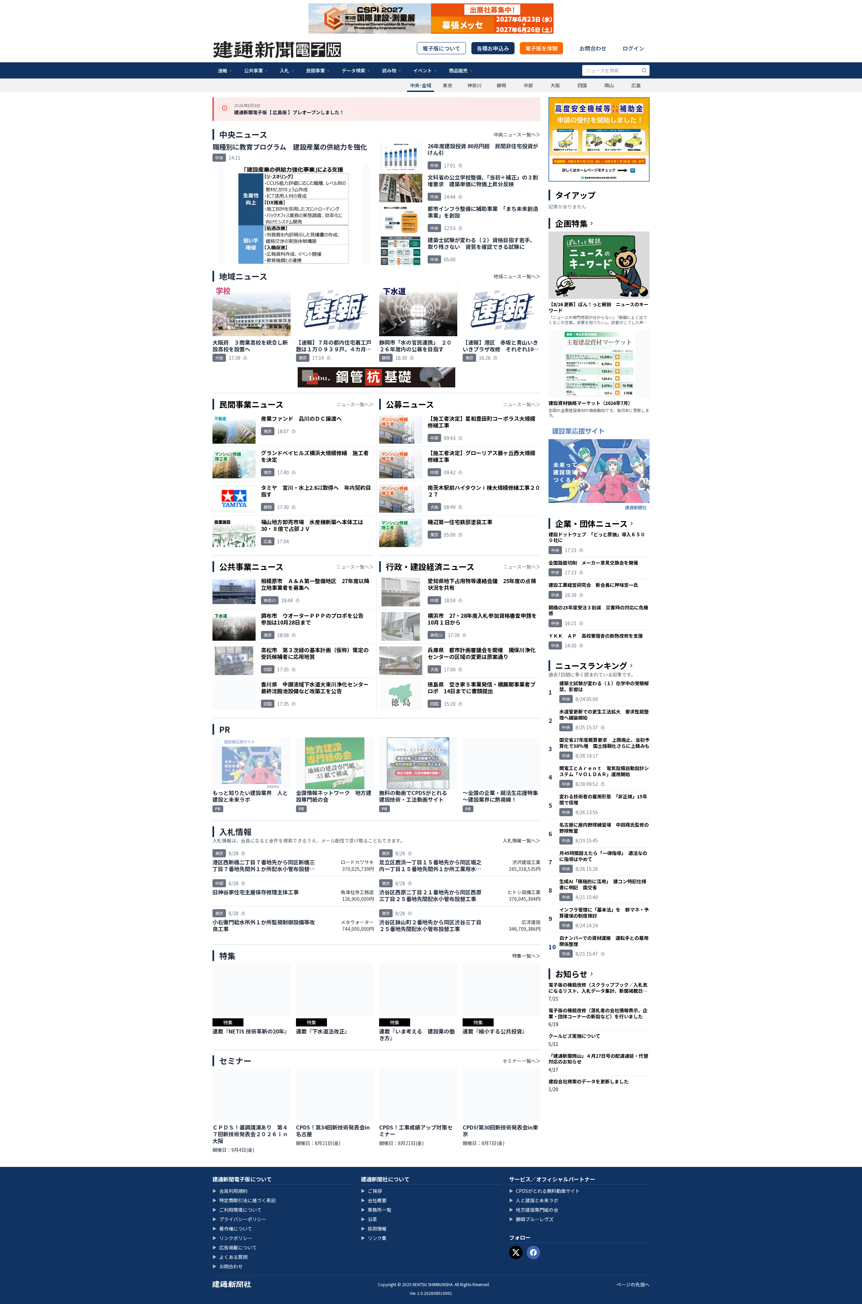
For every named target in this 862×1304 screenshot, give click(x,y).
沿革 (369, 1219)
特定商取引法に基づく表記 (244, 1200)
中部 (528, 85)
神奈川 (474, 85)
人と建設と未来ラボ (533, 1200)
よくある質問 (229, 1256)
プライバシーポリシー (239, 1219)
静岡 (501, 85)
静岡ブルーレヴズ (531, 1219)
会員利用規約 (229, 1190)
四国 (582, 85)
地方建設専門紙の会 (533, 1209)
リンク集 (374, 1238)
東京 (447, 85)
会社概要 (374, 1200)
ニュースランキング (591, 665)
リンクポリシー (232, 1238)
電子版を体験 (541, 48)
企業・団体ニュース (591, 523)
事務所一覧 (376, 1209)
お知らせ (571, 973)
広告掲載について (234, 1247)
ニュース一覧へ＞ (355, 404)
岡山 (609, 85)
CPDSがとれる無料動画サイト (544, 1190)
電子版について (441, 48)
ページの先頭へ (633, 1284)
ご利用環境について (237, 1209)
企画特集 (571, 223)
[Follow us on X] (516, 1252)
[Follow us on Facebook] (533, 1252)
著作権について (232, 1228)
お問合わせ (592, 48)
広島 (636, 85)
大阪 (555, 85)
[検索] (644, 70)
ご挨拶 (371, 1190)
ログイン (633, 48)
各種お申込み (493, 48)
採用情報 (374, 1228)
